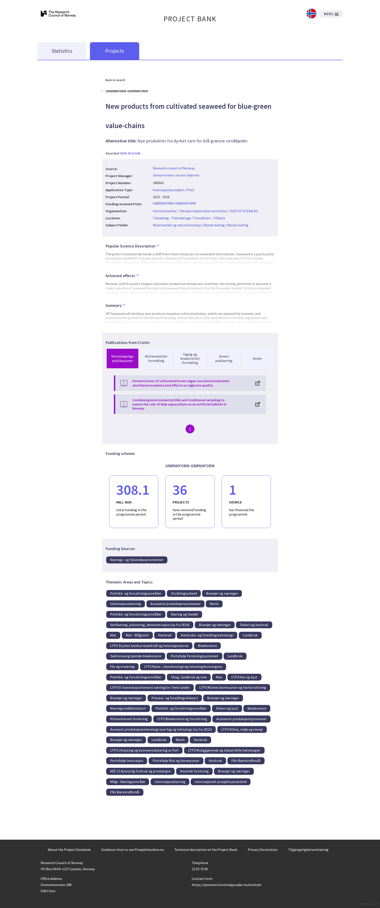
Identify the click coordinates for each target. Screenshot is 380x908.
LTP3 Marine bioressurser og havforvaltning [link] (232, 687)
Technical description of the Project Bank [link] (205, 849)
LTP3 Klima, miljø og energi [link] (242, 729)
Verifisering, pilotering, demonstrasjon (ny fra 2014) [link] (149, 625)
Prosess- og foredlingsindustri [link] (175, 698)
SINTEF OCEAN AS (244, 211)
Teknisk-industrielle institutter (203, 211)
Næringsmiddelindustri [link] (128, 708)
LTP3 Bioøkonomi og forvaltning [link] (182, 719)
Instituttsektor (165, 211)
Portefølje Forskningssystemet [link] (194, 656)
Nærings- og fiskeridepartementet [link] (136, 560)
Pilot (190, 190)
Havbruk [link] (165, 635)
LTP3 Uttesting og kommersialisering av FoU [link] (144, 750)
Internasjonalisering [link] (125, 603)
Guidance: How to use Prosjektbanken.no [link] (132, 849)
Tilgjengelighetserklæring (308, 849)
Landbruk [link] (250, 635)
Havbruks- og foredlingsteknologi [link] (207, 635)
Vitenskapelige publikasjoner (122, 358)
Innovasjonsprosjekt (168, 190)
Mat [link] (113, 635)
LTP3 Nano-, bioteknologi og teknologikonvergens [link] (183, 666)
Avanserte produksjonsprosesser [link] (175, 603)
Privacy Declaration (263, 849)
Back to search (115, 80)
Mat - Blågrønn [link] (137, 635)
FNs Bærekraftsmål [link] (246, 760)
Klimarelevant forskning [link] (129, 719)
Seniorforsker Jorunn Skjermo (176, 175)
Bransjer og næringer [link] (222, 593)
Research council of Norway (174, 168)
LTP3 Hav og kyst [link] (244, 677)
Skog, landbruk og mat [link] (189, 677)
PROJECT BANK (190, 18)
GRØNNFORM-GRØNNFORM (174, 203)
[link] (311, 14)
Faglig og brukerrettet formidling (190, 358)
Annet (257, 358)
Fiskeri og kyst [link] (227, 708)
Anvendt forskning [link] (194, 771)
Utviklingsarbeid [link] (184, 593)
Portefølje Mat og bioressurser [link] (176, 760)
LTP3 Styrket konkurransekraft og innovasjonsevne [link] (149, 645)
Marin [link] (214, 603)
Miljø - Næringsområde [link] (127, 781)
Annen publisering (223, 358)
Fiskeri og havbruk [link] (254, 625)
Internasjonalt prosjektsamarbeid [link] (221, 781)
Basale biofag (214, 225)
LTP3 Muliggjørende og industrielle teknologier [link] (224, 750)
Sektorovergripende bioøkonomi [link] (135, 656)
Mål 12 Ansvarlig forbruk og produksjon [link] (140, 771)
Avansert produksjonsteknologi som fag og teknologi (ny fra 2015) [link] (161, 729)
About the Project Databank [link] (69, 849)
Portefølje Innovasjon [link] (126, 760)
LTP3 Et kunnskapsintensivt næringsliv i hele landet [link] (150, 687)
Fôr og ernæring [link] (122, 666)
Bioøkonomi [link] (207, 645)
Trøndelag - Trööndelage (172, 218)
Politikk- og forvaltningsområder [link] (135, 593)
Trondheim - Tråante (209, 218)
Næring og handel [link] (184, 614)
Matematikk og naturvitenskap (177, 225)
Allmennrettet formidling (156, 358)
